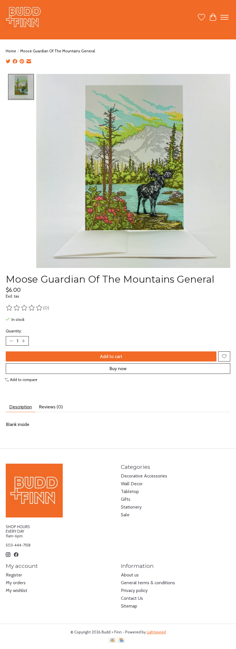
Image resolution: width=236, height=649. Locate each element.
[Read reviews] (24, 307)
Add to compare (23, 379)
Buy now (118, 368)
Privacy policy (134, 590)
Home (11, 51)
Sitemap (129, 606)
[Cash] (112, 640)
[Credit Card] (121, 640)
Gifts (125, 499)
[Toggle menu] (224, 17)
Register (14, 575)
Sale (125, 514)
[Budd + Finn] (23, 17)
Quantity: (14, 331)
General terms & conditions (148, 582)
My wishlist (16, 590)
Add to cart (111, 356)
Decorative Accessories (144, 476)
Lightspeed (156, 632)
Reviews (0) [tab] (51, 407)
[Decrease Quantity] (11, 341)
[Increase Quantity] (23, 341)
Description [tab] (20, 407)
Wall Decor (132, 483)
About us (130, 575)
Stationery (131, 507)
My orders (16, 582)
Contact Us (132, 598)
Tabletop (130, 491)
